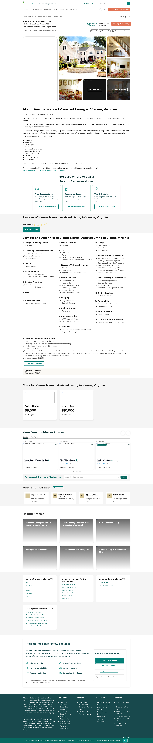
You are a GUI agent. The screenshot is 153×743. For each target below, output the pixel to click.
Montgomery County (69, 584)
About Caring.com (103, 702)
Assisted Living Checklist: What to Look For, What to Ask (75, 524)
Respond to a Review (110, 665)
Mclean (28, 582)
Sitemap (63, 716)
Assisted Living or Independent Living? (112, 551)
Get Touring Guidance (106, 206)
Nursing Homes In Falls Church (35, 626)
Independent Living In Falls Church (36, 620)
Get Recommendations (76, 206)
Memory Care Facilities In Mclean (36, 615)
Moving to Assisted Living (37, 550)
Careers (100, 719)
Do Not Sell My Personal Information (65, 726)
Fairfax (27, 590)
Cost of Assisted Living (109, 523)
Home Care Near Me (123, 716)
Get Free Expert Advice (47, 206)
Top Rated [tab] (34, 437)
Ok (125, 740)
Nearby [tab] (25, 437)
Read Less (57, 487)
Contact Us (101, 721)
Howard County (67, 598)
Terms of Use (39, 728)
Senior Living (27, 16)
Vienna (39, 16)
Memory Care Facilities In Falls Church (37, 623)
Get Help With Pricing (121, 24)
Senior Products (65, 714)
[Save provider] (128, 16)
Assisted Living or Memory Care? (76, 550)
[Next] (128, 433)
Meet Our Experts (103, 705)
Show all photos (120, 89)
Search (124, 477)
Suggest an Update (109, 660)
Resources (63, 711)
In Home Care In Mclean (33, 612)
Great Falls (29, 593)
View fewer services (34, 363)
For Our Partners (85, 714)
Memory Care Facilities (106, 585)
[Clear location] (119, 477)
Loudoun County (67, 590)
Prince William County (69, 587)
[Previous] (123, 433)
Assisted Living (38, 30)
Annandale (29, 588)
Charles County (67, 595)
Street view (96, 89)
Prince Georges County (69, 593)
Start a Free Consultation (119, 9)
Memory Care (51, 30)
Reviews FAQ (101, 716)
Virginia (34, 16)
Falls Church (29, 585)
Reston (28, 596)
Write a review (32, 229)
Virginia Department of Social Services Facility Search (44, 170)
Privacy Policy (65, 721)
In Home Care (103, 582)
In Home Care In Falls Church (35, 617)
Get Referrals (83, 711)
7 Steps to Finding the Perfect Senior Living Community (38, 524)
